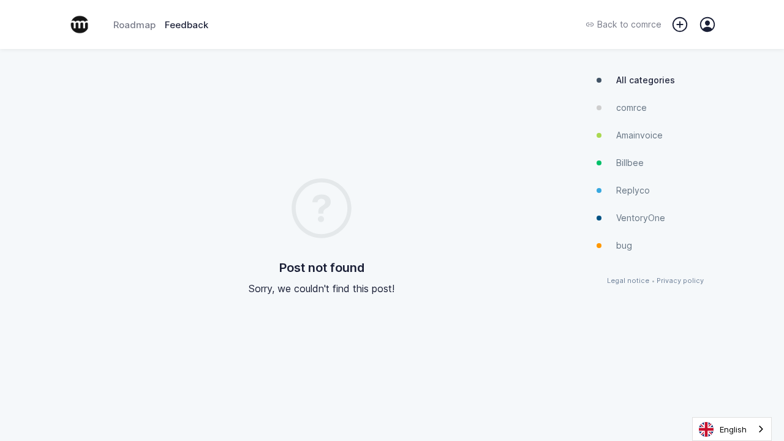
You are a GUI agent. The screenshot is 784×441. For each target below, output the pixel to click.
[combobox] (732, 429)
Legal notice (628, 280)
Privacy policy (680, 280)
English (733, 429)
